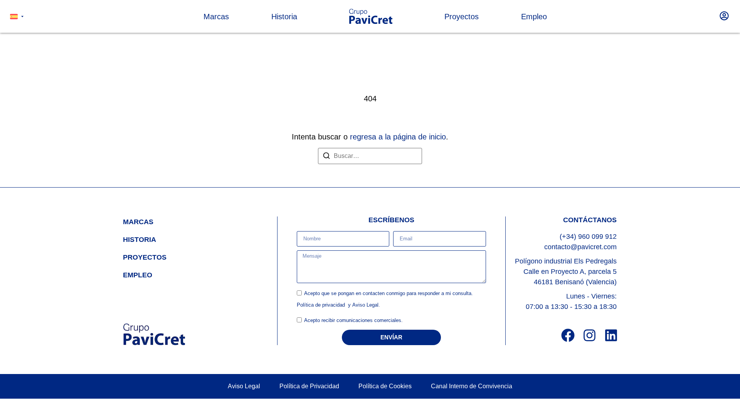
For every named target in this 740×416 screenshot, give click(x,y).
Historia (139, 239)
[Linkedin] (611, 335)
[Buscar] (326, 157)
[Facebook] (567, 335)
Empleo (137, 275)
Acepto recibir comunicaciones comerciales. (353, 320)
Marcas (138, 222)
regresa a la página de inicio (398, 137)
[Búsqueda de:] (370, 156)
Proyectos (144, 257)
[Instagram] (589, 335)
